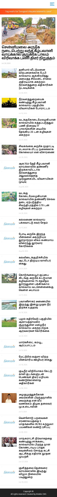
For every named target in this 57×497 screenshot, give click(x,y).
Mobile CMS (41, 494)
